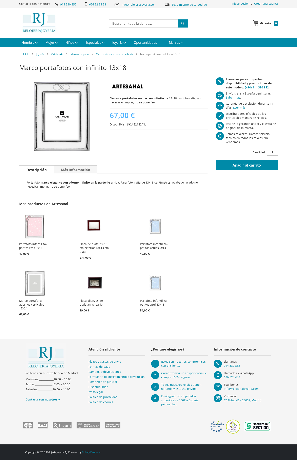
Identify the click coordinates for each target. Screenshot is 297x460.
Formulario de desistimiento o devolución (116, 377)
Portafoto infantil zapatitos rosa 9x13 (33, 246)
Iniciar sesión (241, 3)
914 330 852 (68, 4)
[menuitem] (29, 42)
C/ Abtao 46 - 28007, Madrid (242, 400)
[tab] (36, 169)
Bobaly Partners (91, 452)
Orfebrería (57, 54)
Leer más (239, 107)
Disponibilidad (98, 387)
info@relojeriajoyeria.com (139, 4)
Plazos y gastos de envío (104, 361)
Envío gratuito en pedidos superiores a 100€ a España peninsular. (180, 400)
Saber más (233, 97)
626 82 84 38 (97, 4)
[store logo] (39, 22)
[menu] (148, 42)
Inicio (26, 54)
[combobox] (148, 23)
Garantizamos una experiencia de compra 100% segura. (184, 375)
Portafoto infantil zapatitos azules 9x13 (154, 246)
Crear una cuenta (266, 3)
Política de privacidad (103, 397)
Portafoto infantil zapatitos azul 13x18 (154, 302)
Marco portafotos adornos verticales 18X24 (31, 304)
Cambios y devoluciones (104, 372)
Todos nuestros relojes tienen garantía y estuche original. (181, 387)
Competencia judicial (102, 382)
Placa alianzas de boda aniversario (91, 302)
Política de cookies (100, 402)
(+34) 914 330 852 (257, 87)
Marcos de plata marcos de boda (114, 54)
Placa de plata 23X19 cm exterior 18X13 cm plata (94, 248)
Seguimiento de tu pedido (189, 4)
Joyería (40, 54)
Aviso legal (95, 392)
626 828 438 (232, 377)
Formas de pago (99, 367)
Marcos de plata (80, 54)
